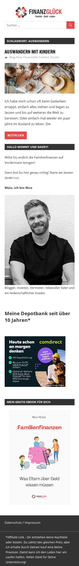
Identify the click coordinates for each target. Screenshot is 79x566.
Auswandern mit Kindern (30, 52)
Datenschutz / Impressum (23, 522)
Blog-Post (15, 57)
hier (16, 178)
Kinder (55, 57)
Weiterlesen (15, 135)
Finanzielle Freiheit (36, 57)
